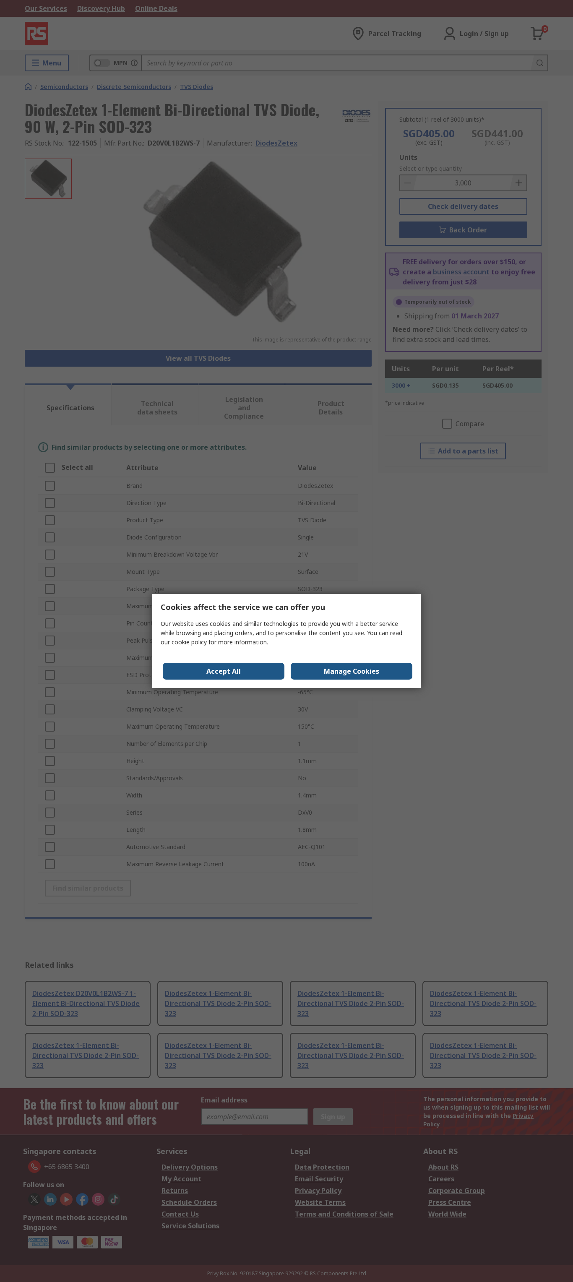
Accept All (223, 671)
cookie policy (189, 642)
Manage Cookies (351, 671)
